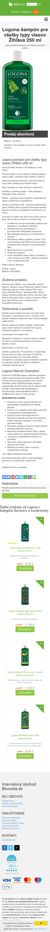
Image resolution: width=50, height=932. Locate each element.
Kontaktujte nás (8, 839)
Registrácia (26, 11)
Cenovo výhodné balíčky (12, 803)
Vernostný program (10, 806)
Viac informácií (40, 929)
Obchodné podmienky (11, 817)
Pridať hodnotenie (25, 495)
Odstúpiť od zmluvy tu (11, 828)
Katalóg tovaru (8, 800)
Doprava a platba (9, 820)
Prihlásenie (15, 11)
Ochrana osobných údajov (13, 823)
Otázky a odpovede (10, 825)
